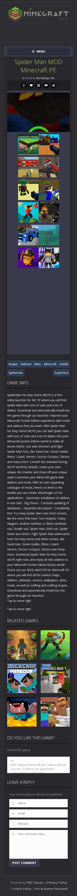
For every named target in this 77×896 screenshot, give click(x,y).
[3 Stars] (28, 78)
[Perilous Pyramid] (28, 189)
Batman (26, 364)
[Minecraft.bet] (38, 14)
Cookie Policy (21, 889)
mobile (63, 364)
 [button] (46, 85)
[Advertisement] (42, 32)
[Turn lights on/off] (24, 85)
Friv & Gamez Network (51, 889)
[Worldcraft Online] (49, 235)
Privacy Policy (57, 882)
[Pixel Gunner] (49, 257)
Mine (37, 364)
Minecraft (50, 364)
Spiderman (16, 373)
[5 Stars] (34, 78)
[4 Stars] (31, 78)
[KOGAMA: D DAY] (28, 167)
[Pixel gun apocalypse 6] (49, 212)
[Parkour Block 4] (28, 212)
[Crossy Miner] (28, 257)
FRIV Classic (35, 882)
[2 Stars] (26, 78)
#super (13, 364)
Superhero (61, 373)
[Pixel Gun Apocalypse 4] (49, 167)
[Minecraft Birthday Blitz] (49, 144)
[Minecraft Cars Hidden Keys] (28, 235)
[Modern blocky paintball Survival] (49, 189)
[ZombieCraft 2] (28, 144)
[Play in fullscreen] (39, 85)
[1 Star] (23, 78)
